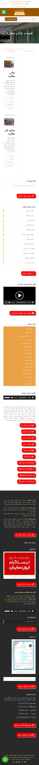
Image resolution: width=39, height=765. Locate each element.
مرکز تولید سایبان (25, 196)
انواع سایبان (27, 273)
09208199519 (25, 1)
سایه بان (29, 380)
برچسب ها (19, 49)
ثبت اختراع (32, 407)
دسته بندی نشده (27, 343)
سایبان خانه (29, 363)
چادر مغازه (11, 74)
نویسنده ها (10, 51)
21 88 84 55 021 (28, 469)
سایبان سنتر (27, 444)
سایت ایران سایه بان (23, 535)
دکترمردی (25, 757)
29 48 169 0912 (28, 482)
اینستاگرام (27, 456)
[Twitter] (25, 6)
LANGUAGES (12, 19)
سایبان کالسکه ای (27, 373)
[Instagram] (17, 6)
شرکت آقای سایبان (10, 755)
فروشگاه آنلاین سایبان (23, 725)
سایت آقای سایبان (25, 686)
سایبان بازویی (28, 350)
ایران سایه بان (13, 414)
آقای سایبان (27, 450)
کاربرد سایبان (30, 229)
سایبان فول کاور (27, 370)
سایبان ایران (27, 438)
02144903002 (13, 1)
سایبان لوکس (30, 225)
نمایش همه (29, 51)
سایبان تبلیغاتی (28, 353)
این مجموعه (14, 597)
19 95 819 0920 (28, 475)
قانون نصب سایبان (28, 248)
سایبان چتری (28, 360)
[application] (19, 296)
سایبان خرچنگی (29, 258)
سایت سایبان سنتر (25, 735)
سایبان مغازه (28, 377)
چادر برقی (29, 340)
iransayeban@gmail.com (18, 4)
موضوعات (10, 49)
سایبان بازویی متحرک (28, 234)
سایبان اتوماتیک (27, 346)
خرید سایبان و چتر (29, 244)
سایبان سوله (30, 239)
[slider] (21, 302)
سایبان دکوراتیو (24, 336)
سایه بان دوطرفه (27, 384)
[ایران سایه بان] (19, 12)
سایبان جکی (28, 356)
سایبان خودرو (28, 367)
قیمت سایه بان (29, 262)
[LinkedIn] (19, 6)
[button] (19, 295)
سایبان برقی (14, 507)
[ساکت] (9, 302)
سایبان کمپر (30, 220)
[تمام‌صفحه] (6, 302)
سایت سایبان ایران (24, 629)
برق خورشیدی (30, 215)
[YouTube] (22, 6)
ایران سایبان (28, 332)
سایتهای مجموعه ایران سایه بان (26, 595)
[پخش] (33, 302)
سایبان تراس (7, 523)
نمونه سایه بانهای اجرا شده (21, 313)
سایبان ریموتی (30, 210)
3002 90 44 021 (28, 463)
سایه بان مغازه (10, 132)
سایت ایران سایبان (24, 584)
